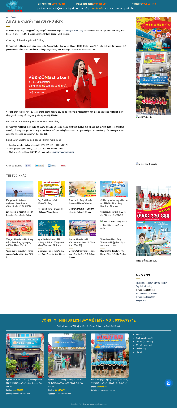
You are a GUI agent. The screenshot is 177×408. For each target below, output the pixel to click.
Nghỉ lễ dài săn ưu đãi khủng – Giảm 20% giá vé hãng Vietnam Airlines (51, 242)
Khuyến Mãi (96, 8)
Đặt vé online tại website (147, 293)
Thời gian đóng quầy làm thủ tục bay (151, 283)
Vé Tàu (130, 8)
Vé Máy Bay (45, 8)
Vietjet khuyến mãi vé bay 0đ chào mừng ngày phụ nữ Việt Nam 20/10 (19, 242)
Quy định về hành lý (144, 286)
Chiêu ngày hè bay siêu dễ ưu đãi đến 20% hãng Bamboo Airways (113, 203)
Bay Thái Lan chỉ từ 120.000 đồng (48, 202)
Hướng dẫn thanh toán (145, 297)
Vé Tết (84, 8)
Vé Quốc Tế (72, 8)
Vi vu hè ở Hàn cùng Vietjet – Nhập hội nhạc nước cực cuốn (112, 242)
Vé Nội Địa (58, 8)
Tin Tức (120, 8)
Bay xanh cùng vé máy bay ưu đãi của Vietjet (80, 202)
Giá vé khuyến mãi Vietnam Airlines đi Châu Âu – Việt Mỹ (82, 242)
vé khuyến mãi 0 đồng (74, 30)
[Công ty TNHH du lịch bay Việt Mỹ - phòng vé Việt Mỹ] (20, 6)
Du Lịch (109, 8)
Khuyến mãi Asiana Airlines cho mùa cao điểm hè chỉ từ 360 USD (18, 203)
